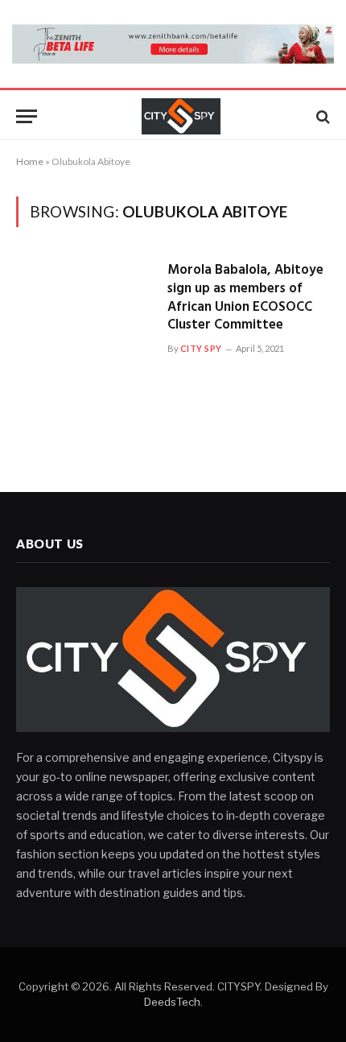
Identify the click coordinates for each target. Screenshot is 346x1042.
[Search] (321, 116)
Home (29, 161)
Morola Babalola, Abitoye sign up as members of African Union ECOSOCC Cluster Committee (245, 298)
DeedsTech (172, 1001)
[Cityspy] (181, 116)
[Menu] (26, 116)
